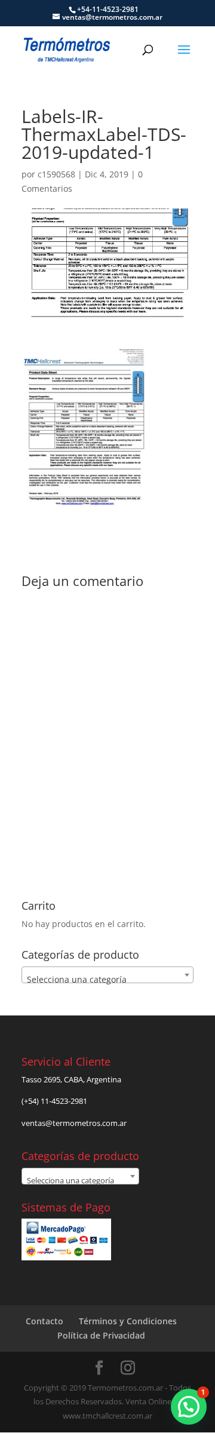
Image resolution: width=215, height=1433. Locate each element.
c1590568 (56, 174)
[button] (189, 1407)
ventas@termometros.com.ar (74, 1123)
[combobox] (108, 974)
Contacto (44, 1321)
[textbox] (107, 979)
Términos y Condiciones (128, 1321)
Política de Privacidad (101, 1335)
